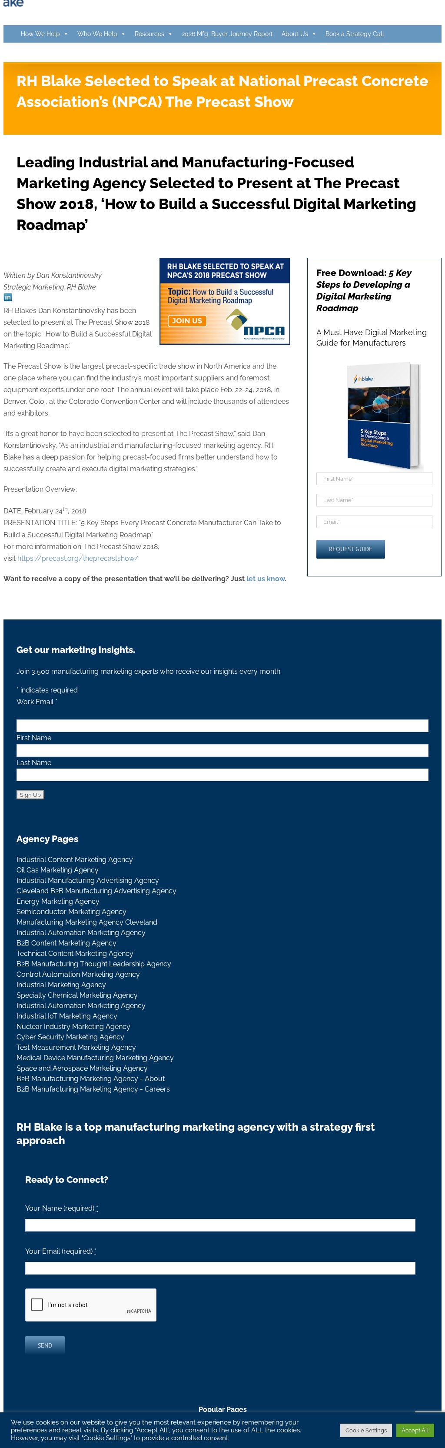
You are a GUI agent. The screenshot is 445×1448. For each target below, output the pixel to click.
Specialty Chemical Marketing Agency (77, 995)
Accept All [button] (415, 1430)
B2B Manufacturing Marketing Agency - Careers (93, 1089)
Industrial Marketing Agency (61, 985)
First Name (34, 738)
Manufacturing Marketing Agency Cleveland (87, 922)
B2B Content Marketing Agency (66, 943)
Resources (149, 33)
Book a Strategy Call (354, 33)
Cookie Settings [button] (366, 1430)
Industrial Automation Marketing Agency (81, 933)
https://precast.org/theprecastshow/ (78, 558)
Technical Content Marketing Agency (75, 953)
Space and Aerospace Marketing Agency (82, 1068)
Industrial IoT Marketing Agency (67, 1016)
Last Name (34, 763)
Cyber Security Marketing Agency (70, 1037)
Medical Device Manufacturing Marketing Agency (95, 1058)
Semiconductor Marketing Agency (71, 912)
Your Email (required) (60, 1251)
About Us (295, 33)
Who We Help (97, 33)
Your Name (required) (61, 1208)
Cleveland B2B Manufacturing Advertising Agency (96, 891)
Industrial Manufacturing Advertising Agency (88, 880)
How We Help (40, 33)
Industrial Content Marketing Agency (75, 859)
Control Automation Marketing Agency (78, 974)
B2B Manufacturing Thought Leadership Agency (94, 964)
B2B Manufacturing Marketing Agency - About (91, 1079)
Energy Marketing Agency (58, 901)
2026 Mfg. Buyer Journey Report (227, 33)
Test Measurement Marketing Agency (76, 1047)
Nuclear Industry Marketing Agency (73, 1026)
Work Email (37, 702)
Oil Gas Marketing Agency (58, 870)
